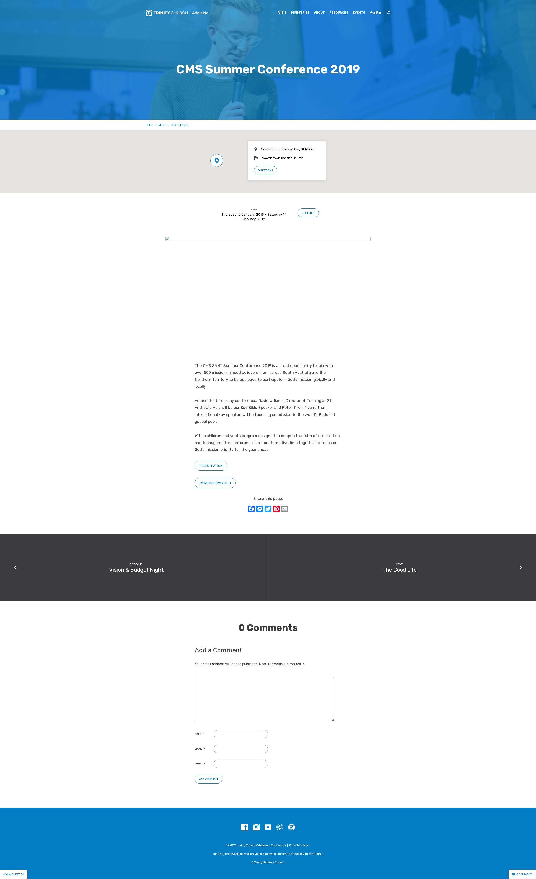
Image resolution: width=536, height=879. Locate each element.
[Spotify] (291, 827)
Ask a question (13, 874)
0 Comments (524, 874)
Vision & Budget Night (136, 570)
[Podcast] (279, 827)
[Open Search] (388, 12)
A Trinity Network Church (268, 862)
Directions (265, 170)
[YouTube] (268, 827)
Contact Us (278, 845)
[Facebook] (244, 827)
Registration (211, 466)
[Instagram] (256, 827)
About (319, 12)
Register (308, 213)
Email (200, 748)
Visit (282, 12)
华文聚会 (375, 12)
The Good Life (400, 570)
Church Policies (299, 845)
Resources (338, 12)
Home (149, 124)
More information (215, 483)
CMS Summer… (180, 124)
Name (200, 733)
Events (359, 12)
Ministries (300, 12)
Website (200, 763)
